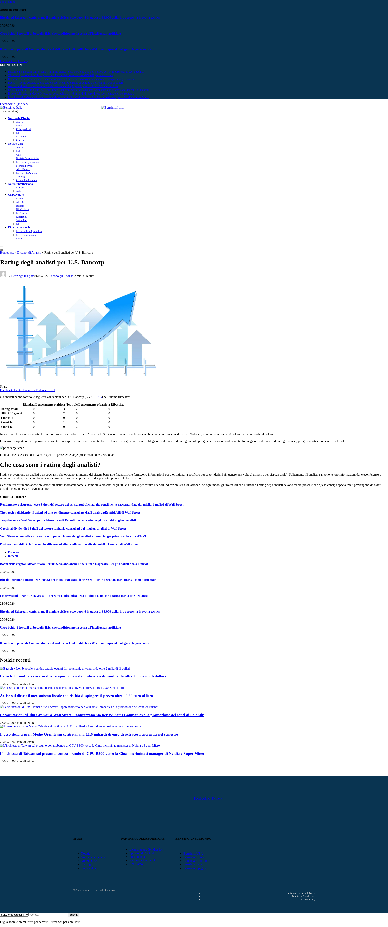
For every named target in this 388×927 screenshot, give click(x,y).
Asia (18, 191)
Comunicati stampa (26, 180)
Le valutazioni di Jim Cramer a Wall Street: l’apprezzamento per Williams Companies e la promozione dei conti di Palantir (78, 89)
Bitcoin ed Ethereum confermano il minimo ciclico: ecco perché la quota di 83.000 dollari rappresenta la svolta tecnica (80, 17)
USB (98, 397)
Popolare (13, 552)
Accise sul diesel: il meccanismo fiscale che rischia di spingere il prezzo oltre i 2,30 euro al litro (63, 86)
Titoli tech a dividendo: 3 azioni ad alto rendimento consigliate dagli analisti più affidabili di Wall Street (70, 512)
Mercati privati (24, 165)
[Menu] (1, 246)
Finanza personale (19, 227)
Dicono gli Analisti (26, 172)
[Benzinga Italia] (101, 107)
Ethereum (21, 216)
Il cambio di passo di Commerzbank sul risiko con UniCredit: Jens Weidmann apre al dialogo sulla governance (75, 49)
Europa (20, 187)
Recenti (13, 556)
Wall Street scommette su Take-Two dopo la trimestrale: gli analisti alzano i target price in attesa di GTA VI (73, 536)
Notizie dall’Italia (19, 118)
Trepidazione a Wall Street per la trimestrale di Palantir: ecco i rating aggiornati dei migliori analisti (68, 520)
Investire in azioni (26, 234)
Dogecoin (21, 212)
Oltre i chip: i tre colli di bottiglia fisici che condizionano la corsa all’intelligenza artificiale (60, 33)
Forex (19, 238)
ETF (18, 132)
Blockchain (22, 209)
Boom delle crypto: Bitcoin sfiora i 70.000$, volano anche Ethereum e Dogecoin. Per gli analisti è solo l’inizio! (74, 564)
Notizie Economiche (27, 158)
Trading (20, 176)
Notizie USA (15, 143)
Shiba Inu (21, 220)
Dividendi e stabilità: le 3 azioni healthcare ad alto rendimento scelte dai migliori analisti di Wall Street (69, 544)
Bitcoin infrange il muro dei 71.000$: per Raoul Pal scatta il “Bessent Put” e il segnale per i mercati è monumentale (78, 579)
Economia (21, 136)
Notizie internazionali (21, 183)
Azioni (20, 121)
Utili (18, 154)
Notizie (20, 198)
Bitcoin (20, 205)
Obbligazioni (23, 129)
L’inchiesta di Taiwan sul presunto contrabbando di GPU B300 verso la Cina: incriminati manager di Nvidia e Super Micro (78, 97)
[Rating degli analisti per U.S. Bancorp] (81, 382)
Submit (73, 914)
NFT (18, 223)
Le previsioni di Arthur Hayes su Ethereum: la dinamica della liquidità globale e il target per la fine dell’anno (74, 595)
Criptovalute (16, 194)
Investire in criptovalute (29, 231)
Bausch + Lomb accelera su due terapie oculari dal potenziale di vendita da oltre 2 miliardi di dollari (65, 82)
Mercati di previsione (28, 162)
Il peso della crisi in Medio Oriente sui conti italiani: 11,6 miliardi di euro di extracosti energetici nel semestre (71, 93)
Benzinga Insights (22, 276)
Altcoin (20, 202)
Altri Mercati (23, 169)
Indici (19, 125)
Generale (21, 140)
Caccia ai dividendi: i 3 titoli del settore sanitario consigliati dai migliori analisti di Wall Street (63, 528)
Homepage (7, 252)
